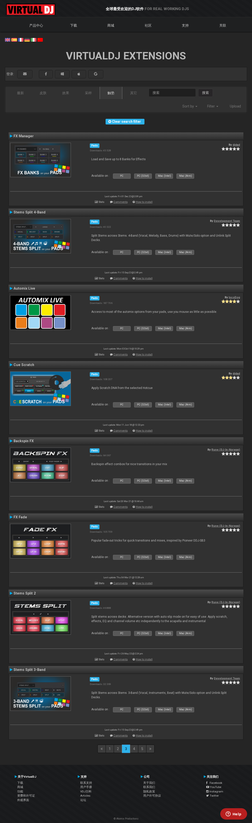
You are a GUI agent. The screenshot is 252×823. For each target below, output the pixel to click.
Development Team (227, 221)
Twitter (214, 795)
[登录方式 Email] (24, 74)
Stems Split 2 (25, 593)
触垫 (111, 93)
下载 (73, 25)
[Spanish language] (14, 39)
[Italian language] (33, 39)
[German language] (27, 39)
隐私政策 (149, 791)
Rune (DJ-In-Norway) (225, 449)
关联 (222, 25)
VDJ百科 (86, 791)
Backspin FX (24, 441)
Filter (211, 106)
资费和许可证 (26, 795)
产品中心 (36, 25)
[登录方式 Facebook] (46, 74)
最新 (20, 93)
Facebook (214, 783)
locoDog (234, 297)
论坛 (83, 800)
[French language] (20, 39)
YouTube (215, 787)
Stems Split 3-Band (30, 670)
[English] (7, 39)
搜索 (205, 93)
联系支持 (86, 783)
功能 (20, 791)
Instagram (216, 791)
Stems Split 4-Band (30, 212)
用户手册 (86, 787)
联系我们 (149, 787)
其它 (133, 93)
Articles (85, 795)
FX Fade (20, 517)
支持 (185, 25)
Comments (120, 202)
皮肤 (43, 93)
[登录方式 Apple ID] (79, 74)
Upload (235, 106)
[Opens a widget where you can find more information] (233, 814)
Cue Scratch (24, 365)
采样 (88, 93)
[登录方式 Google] (95, 74)
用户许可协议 (152, 795)
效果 (65, 93)
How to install (144, 202)
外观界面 (23, 800)
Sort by (188, 106)
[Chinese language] (40, 39)
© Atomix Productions (126, 818)
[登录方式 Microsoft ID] (62, 74)
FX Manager (24, 136)
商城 (110, 25)
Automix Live (24, 288)
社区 (148, 25)
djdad (236, 144)
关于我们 (149, 783)
